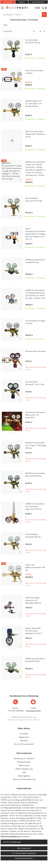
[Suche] (44, 14)
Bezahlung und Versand (24, 758)
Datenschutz (24, 765)
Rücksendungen (24, 762)
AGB (24, 772)
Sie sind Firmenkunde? (24, 744)
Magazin (22, 2)
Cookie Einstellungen (12, 842)
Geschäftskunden (38, 2)
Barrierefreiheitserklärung (24, 779)
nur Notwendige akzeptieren (24, 853)
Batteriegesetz (24, 776)
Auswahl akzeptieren (24, 858)
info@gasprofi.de (33, 711)
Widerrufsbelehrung (24, 769)
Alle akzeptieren (24, 848)
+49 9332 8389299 (16, 711)
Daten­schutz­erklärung (10, 836)
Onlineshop (8, 2)
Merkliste (24, 741)
